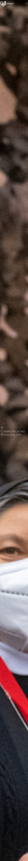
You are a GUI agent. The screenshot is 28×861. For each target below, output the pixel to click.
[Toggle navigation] (26, 3)
